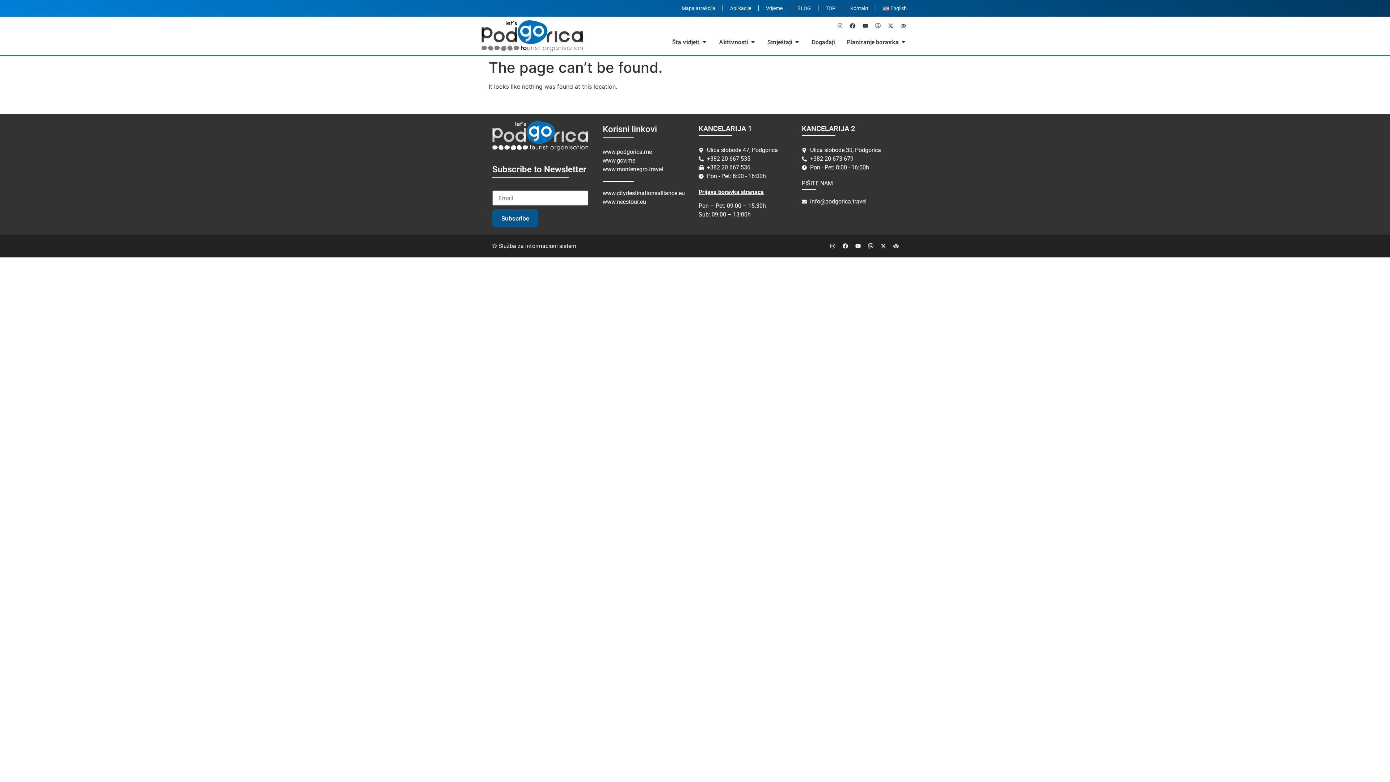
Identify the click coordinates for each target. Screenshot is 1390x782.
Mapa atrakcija (698, 8)
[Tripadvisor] (903, 25)
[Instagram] (839, 25)
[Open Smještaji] (797, 42)
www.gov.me (619, 160)
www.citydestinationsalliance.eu (644, 193)
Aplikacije (740, 8)
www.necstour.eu (624, 201)
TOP (830, 8)
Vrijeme (774, 8)
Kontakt (859, 8)
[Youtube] (865, 25)
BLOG (804, 8)
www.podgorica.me (627, 151)
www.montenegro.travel (633, 169)
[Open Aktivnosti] (753, 42)
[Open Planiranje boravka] (903, 42)
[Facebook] (852, 25)
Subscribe (515, 218)
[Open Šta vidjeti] (704, 42)
